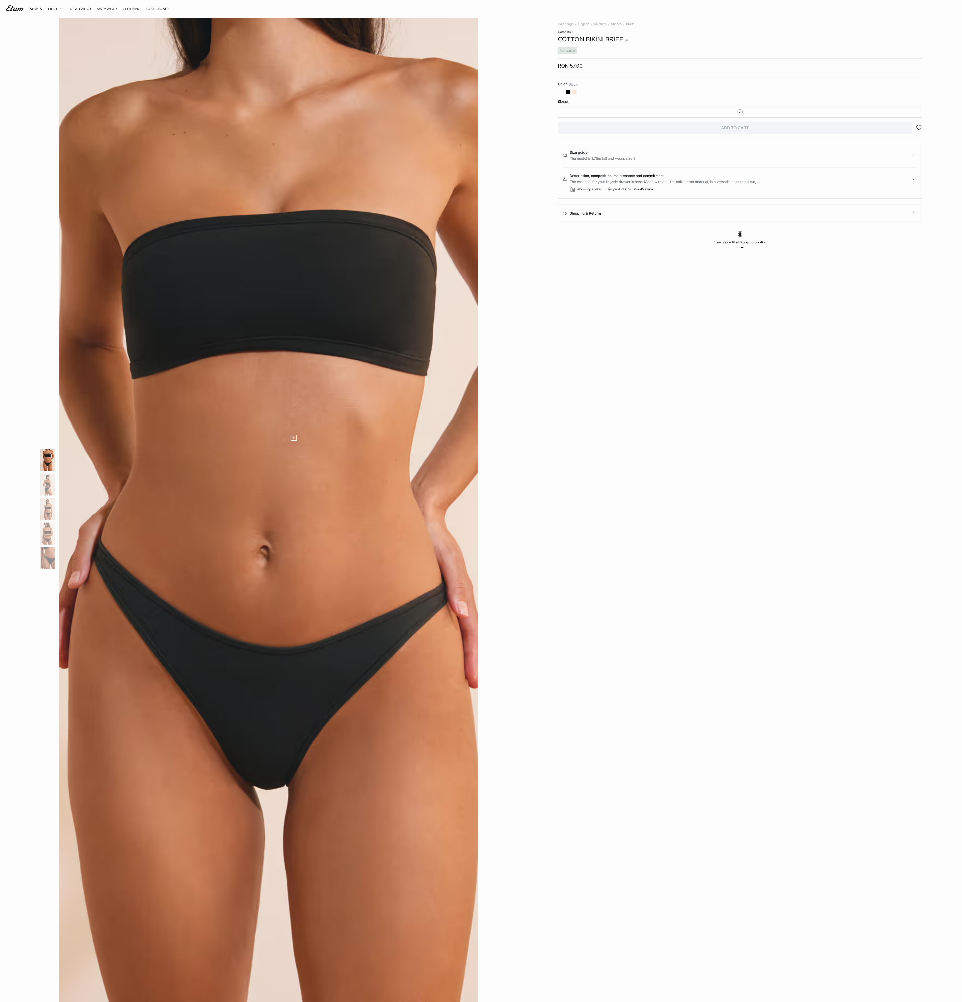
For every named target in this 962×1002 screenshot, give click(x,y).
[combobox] (740, 112)
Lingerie (583, 24)
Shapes (616, 24)
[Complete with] (294, 437)
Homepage (565, 24)
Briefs (630, 24)
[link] (36, 9)
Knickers (600, 24)
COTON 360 (565, 32)
